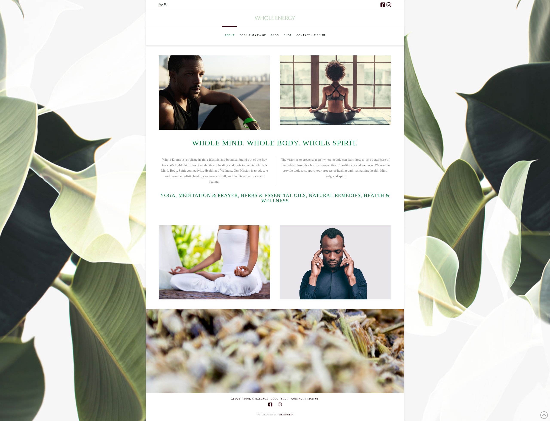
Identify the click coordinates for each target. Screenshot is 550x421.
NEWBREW (286, 414)
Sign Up (163, 4)
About (236, 399)
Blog (274, 399)
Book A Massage (255, 399)
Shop (285, 399)
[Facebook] (382, 4)
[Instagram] (389, 4)
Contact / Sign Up (305, 399)
